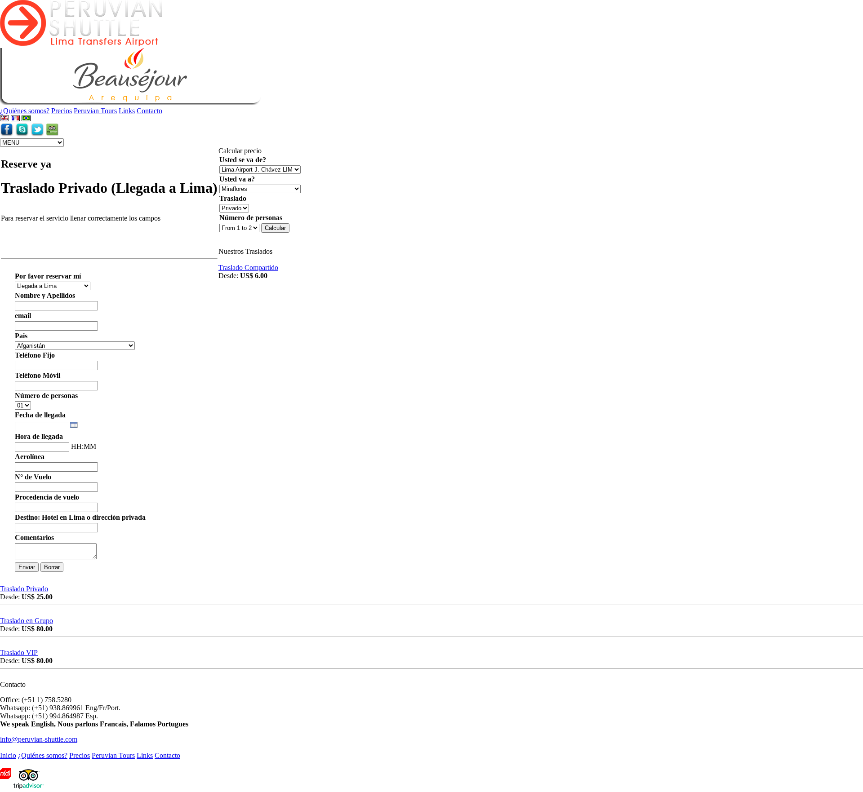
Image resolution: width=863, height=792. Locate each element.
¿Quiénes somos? (24, 111)
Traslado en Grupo (26, 620)
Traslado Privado (24, 589)
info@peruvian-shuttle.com (38, 739)
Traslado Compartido (248, 267)
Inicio (8, 755)
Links (127, 111)
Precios (61, 111)
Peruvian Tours (95, 111)
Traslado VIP (19, 652)
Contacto (149, 111)
